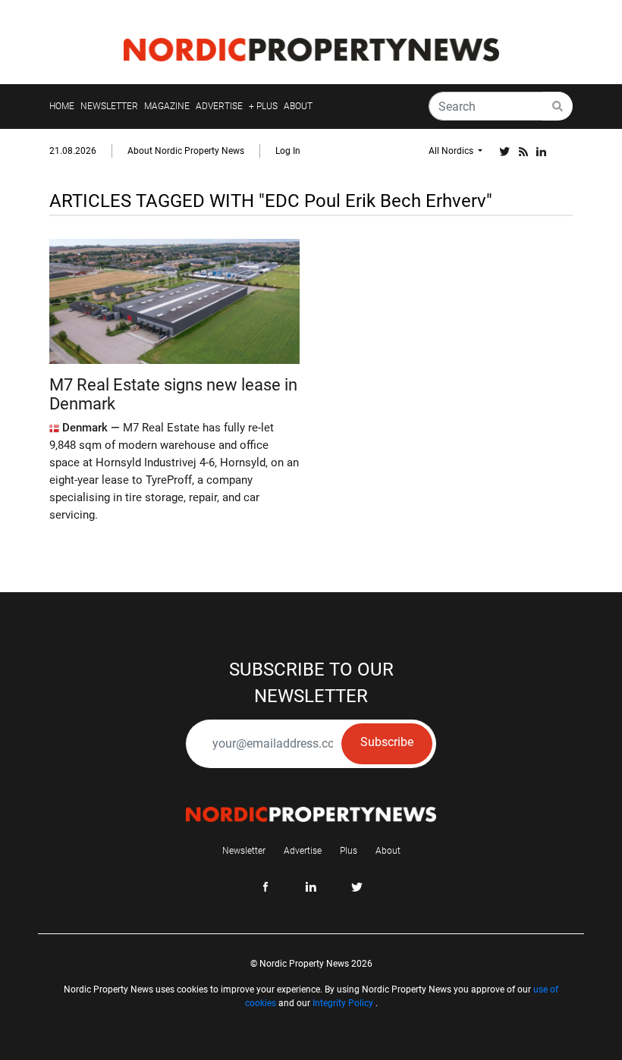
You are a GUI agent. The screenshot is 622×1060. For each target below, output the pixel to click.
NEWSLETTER (109, 106)
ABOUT (298, 106)
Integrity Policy (343, 1003)
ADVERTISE (219, 106)
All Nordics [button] (452, 151)
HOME (61, 106)
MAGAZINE (167, 106)
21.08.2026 (72, 151)
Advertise (303, 850)
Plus (348, 850)
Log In (287, 151)
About (388, 850)
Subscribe (386, 742)
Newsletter (243, 850)
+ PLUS (263, 106)
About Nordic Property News (185, 151)
